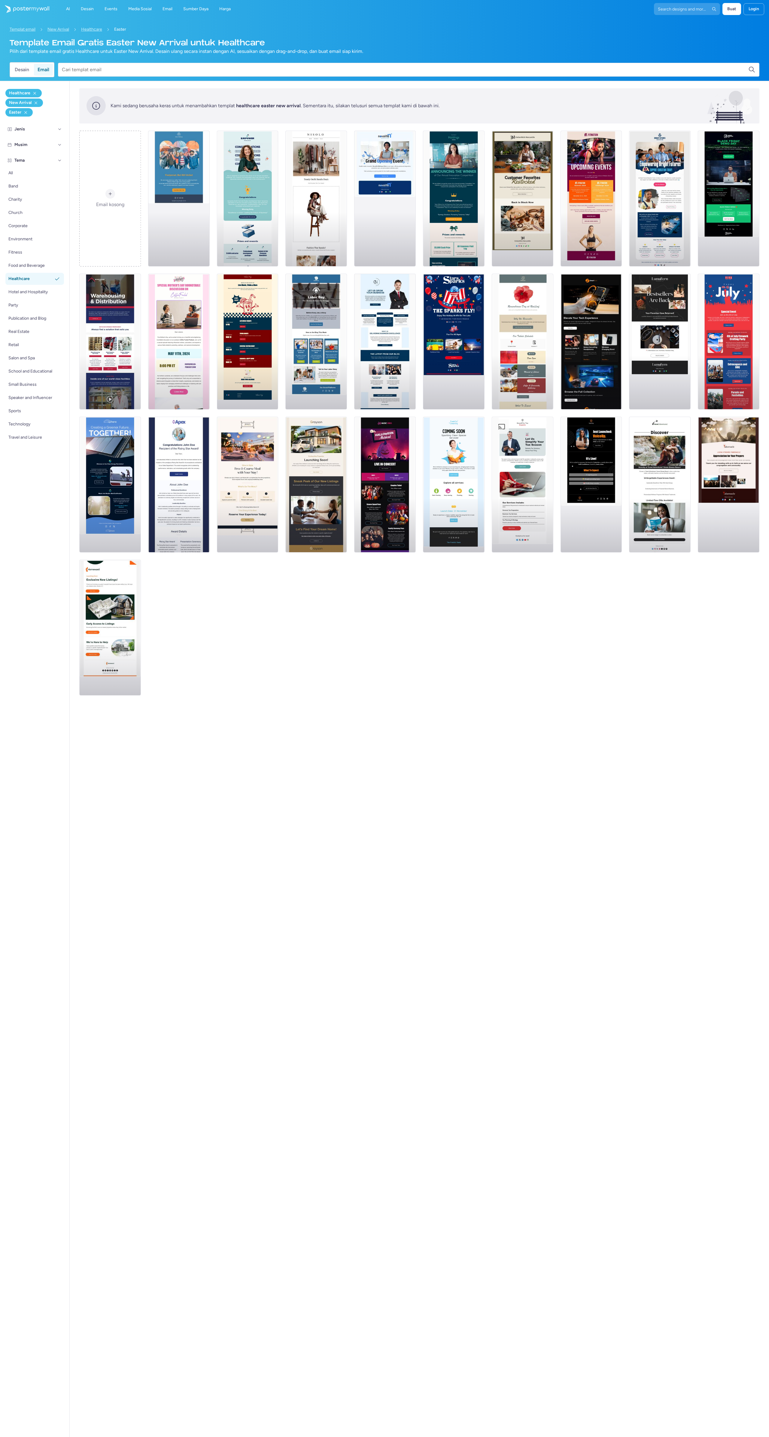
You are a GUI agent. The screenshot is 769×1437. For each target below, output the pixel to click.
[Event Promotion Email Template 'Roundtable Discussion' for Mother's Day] (179, 341)
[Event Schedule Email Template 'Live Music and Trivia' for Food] (247, 341)
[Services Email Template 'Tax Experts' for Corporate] (522, 485)
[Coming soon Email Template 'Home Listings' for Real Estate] (110, 628)
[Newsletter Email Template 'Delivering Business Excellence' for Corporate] (385, 341)
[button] (59, 129)
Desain (22, 69)
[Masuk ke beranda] (24, 9)
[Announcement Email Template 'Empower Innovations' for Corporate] (247, 198)
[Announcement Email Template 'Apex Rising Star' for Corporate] (179, 485)
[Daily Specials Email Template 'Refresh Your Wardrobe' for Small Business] (316, 198)
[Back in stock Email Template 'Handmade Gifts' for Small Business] (522, 198)
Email (43, 69)
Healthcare (91, 29)
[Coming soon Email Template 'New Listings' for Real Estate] (316, 485)
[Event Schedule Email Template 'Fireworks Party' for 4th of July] (728, 341)
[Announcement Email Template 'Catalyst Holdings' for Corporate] (454, 198)
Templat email (22, 29)
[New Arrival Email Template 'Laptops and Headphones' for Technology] (591, 341)
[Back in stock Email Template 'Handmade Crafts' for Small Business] (660, 341)
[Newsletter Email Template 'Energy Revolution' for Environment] (110, 485)
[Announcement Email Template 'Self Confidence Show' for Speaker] (591, 485)
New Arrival (58, 29)
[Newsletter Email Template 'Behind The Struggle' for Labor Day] (316, 341)
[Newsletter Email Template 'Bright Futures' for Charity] (660, 198)
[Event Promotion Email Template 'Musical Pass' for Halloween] (385, 485)
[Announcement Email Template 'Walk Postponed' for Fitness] (179, 198)
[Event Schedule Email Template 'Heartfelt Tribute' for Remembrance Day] (522, 341)
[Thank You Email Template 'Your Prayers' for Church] (728, 485)
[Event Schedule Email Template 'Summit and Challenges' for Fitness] (591, 198)
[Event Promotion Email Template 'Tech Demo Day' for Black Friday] (728, 198)
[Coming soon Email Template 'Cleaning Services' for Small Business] (454, 485)
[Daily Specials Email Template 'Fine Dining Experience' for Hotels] (247, 485)
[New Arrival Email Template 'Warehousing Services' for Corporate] (110, 341)
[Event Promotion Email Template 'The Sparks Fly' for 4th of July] (454, 341)
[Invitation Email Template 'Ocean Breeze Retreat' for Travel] (660, 485)
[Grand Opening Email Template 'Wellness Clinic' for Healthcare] (385, 198)
